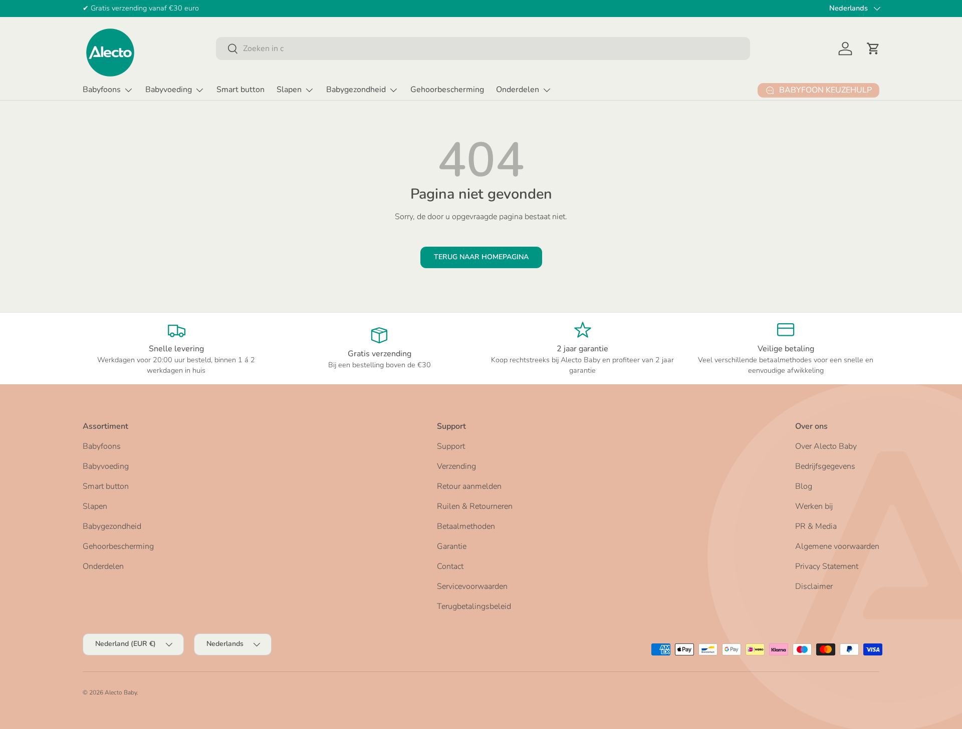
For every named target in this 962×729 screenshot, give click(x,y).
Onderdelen (517, 89)
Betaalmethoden (466, 526)
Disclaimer (814, 586)
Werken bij (814, 506)
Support (451, 446)
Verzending (456, 466)
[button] (873, 49)
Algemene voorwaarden (837, 546)
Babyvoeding (168, 89)
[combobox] (483, 48)
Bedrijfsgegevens (825, 466)
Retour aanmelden (469, 486)
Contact (450, 566)
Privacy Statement (826, 566)
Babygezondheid (356, 89)
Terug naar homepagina (481, 257)
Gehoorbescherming (447, 89)
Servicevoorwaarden (472, 586)
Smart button (240, 89)
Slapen (289, 89)
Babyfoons (102, 89)
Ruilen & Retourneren (475, 506)
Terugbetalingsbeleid (474, 606)
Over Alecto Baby (826, 446)
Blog (803, 486)
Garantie (451, 546)
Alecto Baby (121, 692)
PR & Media (816, 526)
